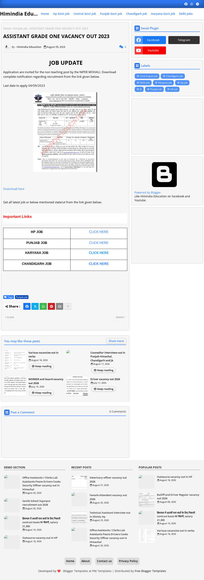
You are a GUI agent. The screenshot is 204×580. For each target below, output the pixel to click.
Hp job (183, 82)
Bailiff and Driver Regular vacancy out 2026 (178, 496)
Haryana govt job (163, 14)
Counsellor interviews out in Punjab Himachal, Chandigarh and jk (107, 356)
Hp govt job (61, 14)
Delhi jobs (186, 14)
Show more (116, 341)
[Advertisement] (167, 126)
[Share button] (67, 306)
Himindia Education (24, 13)
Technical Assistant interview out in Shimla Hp (110, 514)
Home (45, 14)
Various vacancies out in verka (43, 354)
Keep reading (43, 366)
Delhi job (145, 82)
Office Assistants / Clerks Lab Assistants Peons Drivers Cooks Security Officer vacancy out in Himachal (41, 483)
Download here (13, 189)
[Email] (59, 306)
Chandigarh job (136, 14)
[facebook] (185, 4)
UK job (174, 89)
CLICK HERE (99, 232)
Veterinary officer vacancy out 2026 (108, 479)
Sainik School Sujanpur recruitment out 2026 (36, 503)
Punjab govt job (111, 14)
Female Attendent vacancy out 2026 (108, 497)
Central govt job (85, 14)
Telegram (184, 40)
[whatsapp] (191, 4)
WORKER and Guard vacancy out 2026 (45, 381)
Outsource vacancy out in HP (40, 538)
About (85, 561)
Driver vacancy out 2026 (105, 379)
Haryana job (165, 82)
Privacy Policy (128, 561)
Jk (141, 89)
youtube (153, 50)
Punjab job (20, 28)
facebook (153, 40)
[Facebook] (26, 306)
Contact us (104, 561)
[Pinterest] (51, 306)
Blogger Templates (75, 571)
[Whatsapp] (43, 306)
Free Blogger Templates (150, 571)
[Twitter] (35, 306)
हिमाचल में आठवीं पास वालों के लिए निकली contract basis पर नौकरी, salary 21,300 (41, 522)
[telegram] (197, 4)
